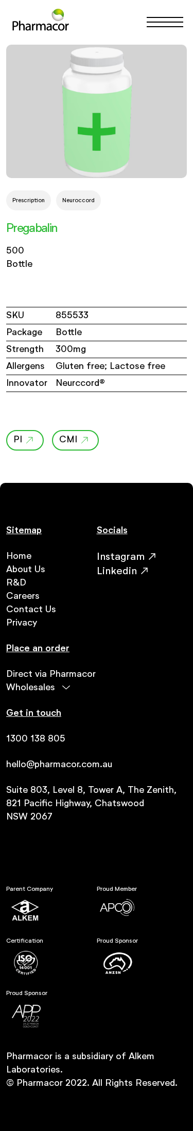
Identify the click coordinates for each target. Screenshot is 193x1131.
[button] (160, 22)
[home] (41, 21)
